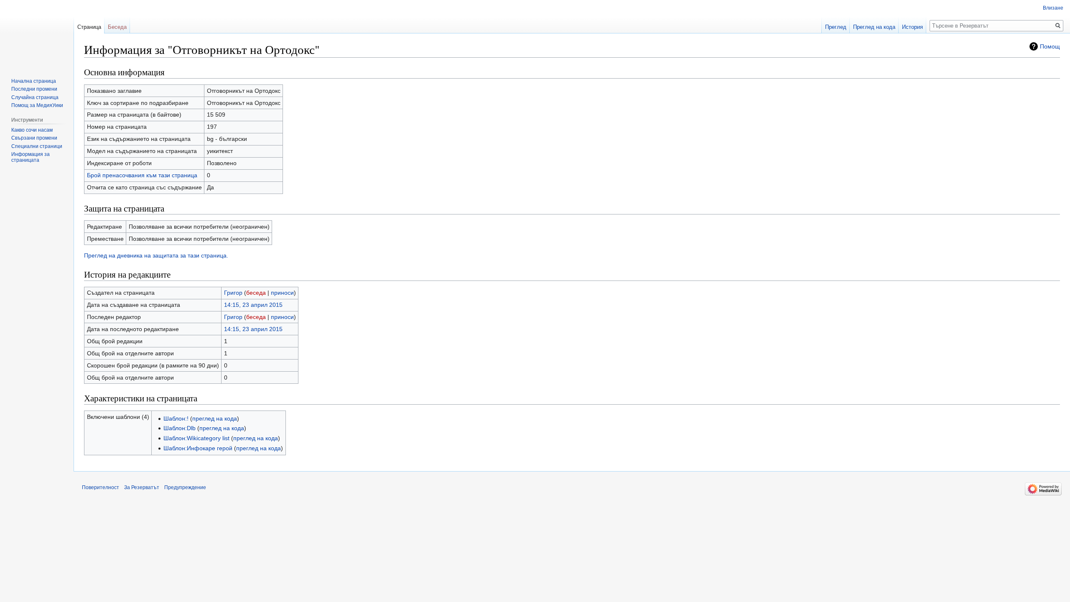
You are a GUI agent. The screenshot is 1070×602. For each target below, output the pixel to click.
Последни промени (34, 89)
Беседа (117, 27)
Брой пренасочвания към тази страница (142, 175)
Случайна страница (35, 97)
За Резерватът (141, 487)
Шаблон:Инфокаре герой (197, 448)
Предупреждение (185, 487)
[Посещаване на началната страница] (36, 33)
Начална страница (33, 81)
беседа (256, 292)
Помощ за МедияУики (37, 105)
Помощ (1050, 46)
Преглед (835, 27)
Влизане (1053, 8)
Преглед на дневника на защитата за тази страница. (156, 255)
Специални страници (36, 146)
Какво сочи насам (32, 130)
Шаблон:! (176, 418)
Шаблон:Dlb (179, 428)
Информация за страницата (30, 157)
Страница (89, 27)
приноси (282, 292)
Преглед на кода (874, 27)
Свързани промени (34, 138)
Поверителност (100, 487)
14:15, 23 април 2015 (253, 304)
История (912, 27)
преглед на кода (214, 418)
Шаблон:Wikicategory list (196, 438)
